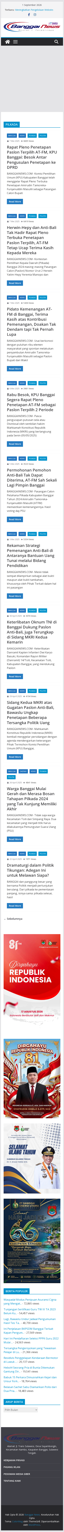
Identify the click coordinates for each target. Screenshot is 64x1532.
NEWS (22, 135)
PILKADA (32, 135)
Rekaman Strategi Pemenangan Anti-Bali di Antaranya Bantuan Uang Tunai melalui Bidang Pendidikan (30, 555)
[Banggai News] (7, 42)
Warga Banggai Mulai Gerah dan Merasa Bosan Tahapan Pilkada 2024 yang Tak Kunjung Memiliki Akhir (31, 798)
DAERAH (23, 771)
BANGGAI (12, 135)
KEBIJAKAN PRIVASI (14, 1460)
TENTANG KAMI (12, 1480)
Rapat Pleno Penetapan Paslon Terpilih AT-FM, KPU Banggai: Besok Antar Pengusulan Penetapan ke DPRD (32, 157)
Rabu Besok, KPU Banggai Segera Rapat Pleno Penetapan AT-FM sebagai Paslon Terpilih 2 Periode (31, 402)
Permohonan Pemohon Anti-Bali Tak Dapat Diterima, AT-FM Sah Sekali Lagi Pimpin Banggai (32, 477)
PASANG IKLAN (12, 1467)
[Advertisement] (32, 78)
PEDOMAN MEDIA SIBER (17, 1474)
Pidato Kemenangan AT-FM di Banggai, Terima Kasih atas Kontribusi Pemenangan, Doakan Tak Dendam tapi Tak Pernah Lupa (31, 321)
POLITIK (43, 135)
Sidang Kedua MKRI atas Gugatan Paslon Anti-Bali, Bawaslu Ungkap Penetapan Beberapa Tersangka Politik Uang (30, 712)
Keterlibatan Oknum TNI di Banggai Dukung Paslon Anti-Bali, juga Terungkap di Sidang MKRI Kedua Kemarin (32, 632)
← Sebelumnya (13, 919)
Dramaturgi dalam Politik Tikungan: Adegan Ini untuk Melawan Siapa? (30, 870)
